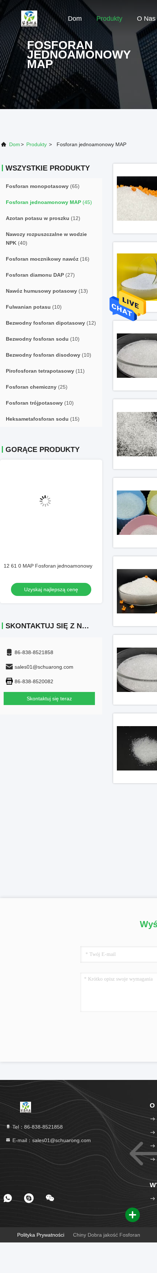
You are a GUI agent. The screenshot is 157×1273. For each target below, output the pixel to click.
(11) (45, 371)
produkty (36, 144)
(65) (43, 186)
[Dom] (29, 18)
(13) (47, 291)
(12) (43, 218)
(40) (46, 238)
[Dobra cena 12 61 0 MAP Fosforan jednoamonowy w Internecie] (51, 507)
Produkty (109, 18)
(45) (49, 202)
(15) (43, 419)
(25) (37, 387)
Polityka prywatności (40, 1235)
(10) (34, 307)
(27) (40, 275)
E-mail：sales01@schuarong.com (51, 1140)
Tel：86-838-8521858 (37, 1127)
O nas (146, 18)
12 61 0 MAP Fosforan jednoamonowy (48, 566)
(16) (47, 259)
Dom (75, 18)
